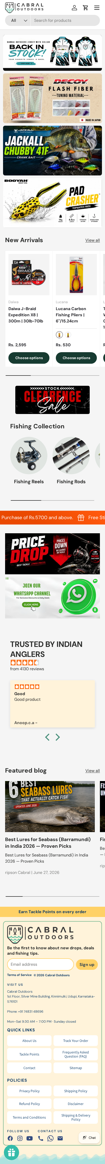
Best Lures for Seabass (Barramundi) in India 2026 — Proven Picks (48, 842)
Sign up (87, 964)
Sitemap (76, 1068)
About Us (29, 1040)
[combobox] (52, 20)
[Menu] (96, 7)
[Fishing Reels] (28, 455)
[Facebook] (10, 1138)
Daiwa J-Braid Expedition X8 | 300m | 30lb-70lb (25, 315)
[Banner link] (52, 400)
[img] (55, 662)
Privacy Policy (29, 1091)
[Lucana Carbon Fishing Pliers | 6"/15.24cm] (76, 274)
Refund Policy (29, 1103)
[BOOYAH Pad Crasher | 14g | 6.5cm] (52, 203)
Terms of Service (19, 975)
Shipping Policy (75, 1091)
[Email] (60, 1138)
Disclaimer (76, 1103)
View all (92, 240)
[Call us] (41, 1138)
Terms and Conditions (29, 1117)
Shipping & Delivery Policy (75, 1117)
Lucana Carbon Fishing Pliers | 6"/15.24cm (71, 315)
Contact (29, 1068)
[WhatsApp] (50, 1138)
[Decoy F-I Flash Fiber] (52, 98)
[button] (85, 7)
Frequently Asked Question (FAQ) (75, 1054)
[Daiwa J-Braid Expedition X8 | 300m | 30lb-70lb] (28, 274)
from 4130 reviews (27, 669)
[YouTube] (30, 1138)
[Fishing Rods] (71, 455)
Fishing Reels (29, 481)
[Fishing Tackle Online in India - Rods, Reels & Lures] (52, 51)
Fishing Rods (71, 481)
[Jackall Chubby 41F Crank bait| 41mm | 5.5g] (52, 150)
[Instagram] (20, 1138)
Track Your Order (75, 1040)
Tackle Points (29, 1054)
